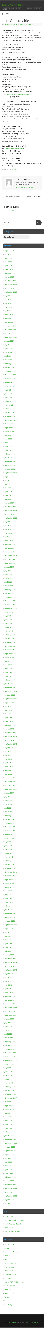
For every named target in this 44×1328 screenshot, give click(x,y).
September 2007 (10, 1105)
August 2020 (9, 522)
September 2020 (10, 518)
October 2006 (9, 1147)
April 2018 (8, 627)
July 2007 (7, 1113)
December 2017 (10, 642)
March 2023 (8, 405)
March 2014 (8, 812)
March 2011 (8, 947)
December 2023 (10, 371)
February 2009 (9, 1041)
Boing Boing (8, 1216)
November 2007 (10, 1098)
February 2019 (9, 589)
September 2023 (10, 382)
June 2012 (8, 891)
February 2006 (9, 1177)
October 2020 (9, 514)
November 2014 (10, 781)
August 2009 (9, 1019)
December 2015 (10, 733)
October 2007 (9, 1102)
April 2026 (8, 266)
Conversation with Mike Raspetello (16, 94)
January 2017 (9, 684)
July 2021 (7, 480)
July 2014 (7, 797)
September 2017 (10, 653)
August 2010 (9, 974)
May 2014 (8, 804)
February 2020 (9, 544)
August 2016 (9, 702)
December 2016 (10, 687)
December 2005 (10, 1184)
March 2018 (8, 631)
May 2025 (8, 307)
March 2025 (8, 314)
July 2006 (7, 1158)
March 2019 (8, 586)
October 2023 (9, 378)
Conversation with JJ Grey (13, 148)
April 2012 (8, 898)
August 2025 (9, 296)
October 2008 (9, 1056)
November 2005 (10, 1188)
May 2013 (8, 849)
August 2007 (9, 1109)
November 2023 (10, 375)
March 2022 (8, 450)
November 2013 (10, 827)
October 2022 (9, 424)
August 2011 (9, 928)
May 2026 (8, 262)
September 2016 (10, 699)
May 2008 (8, 1075)
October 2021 (9, 469)
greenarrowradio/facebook (14, 1220)
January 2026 (9, 277)
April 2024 (8, 356)
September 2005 (10, 1196)
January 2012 (9, 910)
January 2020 (9, 548)
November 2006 (10, 1143)
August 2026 (9, 250)
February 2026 (9, 273)
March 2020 (8, 540)
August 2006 (9, 1154)
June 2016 (8, 710)
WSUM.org (8, 1304)
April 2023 (8, 401)
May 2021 (8, 488)
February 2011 (9, 951)
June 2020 (8, 529)
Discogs (7, 1259)
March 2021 (8, 495)
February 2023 (9, 409)
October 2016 (9, 695)
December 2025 (10, 281)
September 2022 (10, 427)
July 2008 (7, 1068)
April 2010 (8, 989)
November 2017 (10, 646)
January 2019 (9, 593)
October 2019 (9, 559)
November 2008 (10, 1053)
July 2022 (7, 435)
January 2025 (9, 322)
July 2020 (7, 525)
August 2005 (9, 1200)
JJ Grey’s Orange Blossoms (11, 197)
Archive (7, 1248)
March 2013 (8, 857)
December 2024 (10, 326)
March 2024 (8, 360)
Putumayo (8, 1278)
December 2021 (10, 461)
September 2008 (10, 1060)
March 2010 (8, 992)
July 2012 (7, 887)
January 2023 (9, 412)
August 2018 (9, 612)
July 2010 (7, 977)
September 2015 (10, 744)
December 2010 (10, 959)
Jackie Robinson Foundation (14, 1224)
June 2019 (8, 574)
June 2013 (8, 846)
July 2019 (7, 571)
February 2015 (9, 770)
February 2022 (9, 454)
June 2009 (8, 1026)
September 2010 (10, 970)
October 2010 (9, 966)
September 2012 (10, 879)
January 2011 (9, 955)
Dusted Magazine (10, 1263)
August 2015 (9, 748)
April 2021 (8, 491)
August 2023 (9, 386)
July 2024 (7, 345)
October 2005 (9, 1192)
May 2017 (8, 668)
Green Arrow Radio (13, 4)
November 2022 (10, 420)
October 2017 (9, 650)
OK (38, 223)
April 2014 (8, 808)
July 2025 (7, 299)
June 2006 (8, 1162)
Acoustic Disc (9, 1244)
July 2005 (7, 1203)
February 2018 (9, 635)
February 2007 (9, 1132)
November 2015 (10, 736)
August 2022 (9, 431)
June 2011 (8, 936)
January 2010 (9, 1000)
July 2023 (7, 390)
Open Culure (9, 1228)
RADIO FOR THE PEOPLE (13, 1282)
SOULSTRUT (9, 1293)
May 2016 (8, 714)
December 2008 (10, 1049)
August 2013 (9, 838)
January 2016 (9, 729)
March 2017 (8, 676)
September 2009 (10, 1015)
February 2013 (9, 861)
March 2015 (8, 766)
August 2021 (9, 476)
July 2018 (7, 616)
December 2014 (10, 778)
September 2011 (10, 925)
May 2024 (8, 352)
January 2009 (9, 1045)
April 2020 (8, 537)
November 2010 (10, 962)
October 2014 (9, 785)
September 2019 (10, 563)
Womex (7, 1301)
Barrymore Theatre (11, 1252)
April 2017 (8, 672)
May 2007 (8, 1120)
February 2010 (9, 996)
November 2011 (10, 917)
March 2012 (8, 902)
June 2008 (8, 1071)
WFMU (6, 1297)
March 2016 (8, 721)
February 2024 (9, 363)
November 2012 (10, 872)
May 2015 (8, 759)
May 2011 (8, 940)
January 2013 (9, 864)
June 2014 (8, 800)
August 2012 (9, 883)
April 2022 (8, 446)
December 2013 (10, 823)
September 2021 (10, 473)
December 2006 (10, 1139)
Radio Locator (9, 1286)
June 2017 (8, 665)
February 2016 (9, 725)
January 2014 (9, 819)
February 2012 (9, 906)
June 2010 (8, 981)
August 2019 (9, 567)
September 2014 (10, 789)
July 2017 (7, 661)
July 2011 (7, 932)
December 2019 (10, 552)
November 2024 (10, 330)
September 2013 (10, 834)
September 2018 (10, 608)
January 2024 (9, 367)
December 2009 (10, 1004)
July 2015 (7, 751)
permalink (14, 169)
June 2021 (8, 484)
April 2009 (8, 1034)
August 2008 (9, 1064)
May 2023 (8, 397)
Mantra (28, 1322)
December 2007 (10, 1094)
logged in (14, 210)
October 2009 (9, 1011)
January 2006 (9, 1181)
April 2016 (8, 717)
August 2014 (9, 793)
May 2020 (8, 533)
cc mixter (7, 1256)
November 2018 (10, 601)
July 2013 (7, 842)
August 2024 (9, 341)
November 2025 (10, 284)
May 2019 (8, 578)
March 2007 (8, 1128)
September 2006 (10, 1151)
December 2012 (10, 868)
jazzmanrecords (10, 1267)
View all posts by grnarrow (25, 187)
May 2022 (8, 443)
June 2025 (8, 303)
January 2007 (9, 1136)
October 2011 (9, 921)
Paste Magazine (10, 1274)
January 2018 (9, 638)
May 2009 (8, 1030)
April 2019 (8, 582)
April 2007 (8, 1124)
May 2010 (8, 985)
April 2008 (8, 1079)
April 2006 (8, 1169)
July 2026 (7, 254)
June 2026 (8, 258)
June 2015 (8, 755)
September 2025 (10, 292)
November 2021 (10, 465)
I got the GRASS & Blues (33, 197)
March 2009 (8, 1038)
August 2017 (9, 657)
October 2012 (9, 876)
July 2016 (7, 706)
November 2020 (10, 510)
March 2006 (8, 1173)
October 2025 (9, 288)
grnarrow (7, 24)
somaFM (7, 1289)
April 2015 (8, 763)
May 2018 (8, 623)
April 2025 (8, 311)
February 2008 (9, 1087)
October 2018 (9, 604)
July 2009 (7, 1023)
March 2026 (8, 269)
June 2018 (8, 620)
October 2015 (9, 740)
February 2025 (9, 318)
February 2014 (9, 815)
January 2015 (9, 774)
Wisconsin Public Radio (12, 1231)
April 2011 (8, 943)
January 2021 (9, 503)
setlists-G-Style (28, 24)
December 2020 (10, 507)
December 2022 (10, 416)
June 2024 (8, 348)
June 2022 (8, 439)
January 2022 (9, 458)
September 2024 (10, 337)
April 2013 (8, 853)
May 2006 (8, 1166)
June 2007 (8, 1117)
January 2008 (9, 1090)
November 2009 (10, 1007)
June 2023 (8, 394)
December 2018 (10, 597)
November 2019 (10, 556)
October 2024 (9, 333)
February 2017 (9, 680)
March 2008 (8, 1083)
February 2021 (9, 499)
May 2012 (8, 894)
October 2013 (9, 830)
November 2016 (10, 691)
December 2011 (10, 913)
